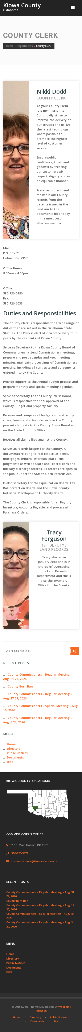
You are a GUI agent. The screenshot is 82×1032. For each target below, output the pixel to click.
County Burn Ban (20, 686)
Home (11, 744)
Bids (10, 762)
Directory (14, 749)
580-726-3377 (19, 853)
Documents (15, 757)
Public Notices (17, 753)
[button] (73, 7)
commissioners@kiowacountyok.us (34, 861)
